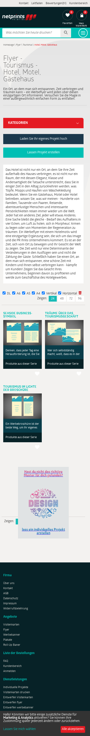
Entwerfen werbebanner (18, 707)
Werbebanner (11, 635)
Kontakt (23, 3)
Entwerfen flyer (12, 702)
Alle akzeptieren (73, 729)
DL (9, 293)
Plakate (7, 640)
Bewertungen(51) (56, 3)
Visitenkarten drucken (16, 692)
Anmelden (9, 671)
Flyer (18, 45)
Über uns (8, 583)
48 (62, 298)
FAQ (5, 661)
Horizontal (70, 293)
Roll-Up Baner (11, 645)
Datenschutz (10, 598)
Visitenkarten (11, 624)
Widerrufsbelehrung (15, 608)
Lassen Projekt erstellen (43, 152)
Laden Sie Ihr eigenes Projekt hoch (43, 139)
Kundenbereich (78, 3)
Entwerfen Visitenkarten (18, 697)
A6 (19, 293)
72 (70, 298)
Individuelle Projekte (15, 687)
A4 (38, 293)
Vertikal (51, 293)
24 (52, 298)
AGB (6, 593)
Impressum (10, 603)
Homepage (8, 45)
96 (80, 298)
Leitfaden (37, 3)
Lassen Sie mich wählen (19, 729)
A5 (28, 293)
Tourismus (27, 45)
